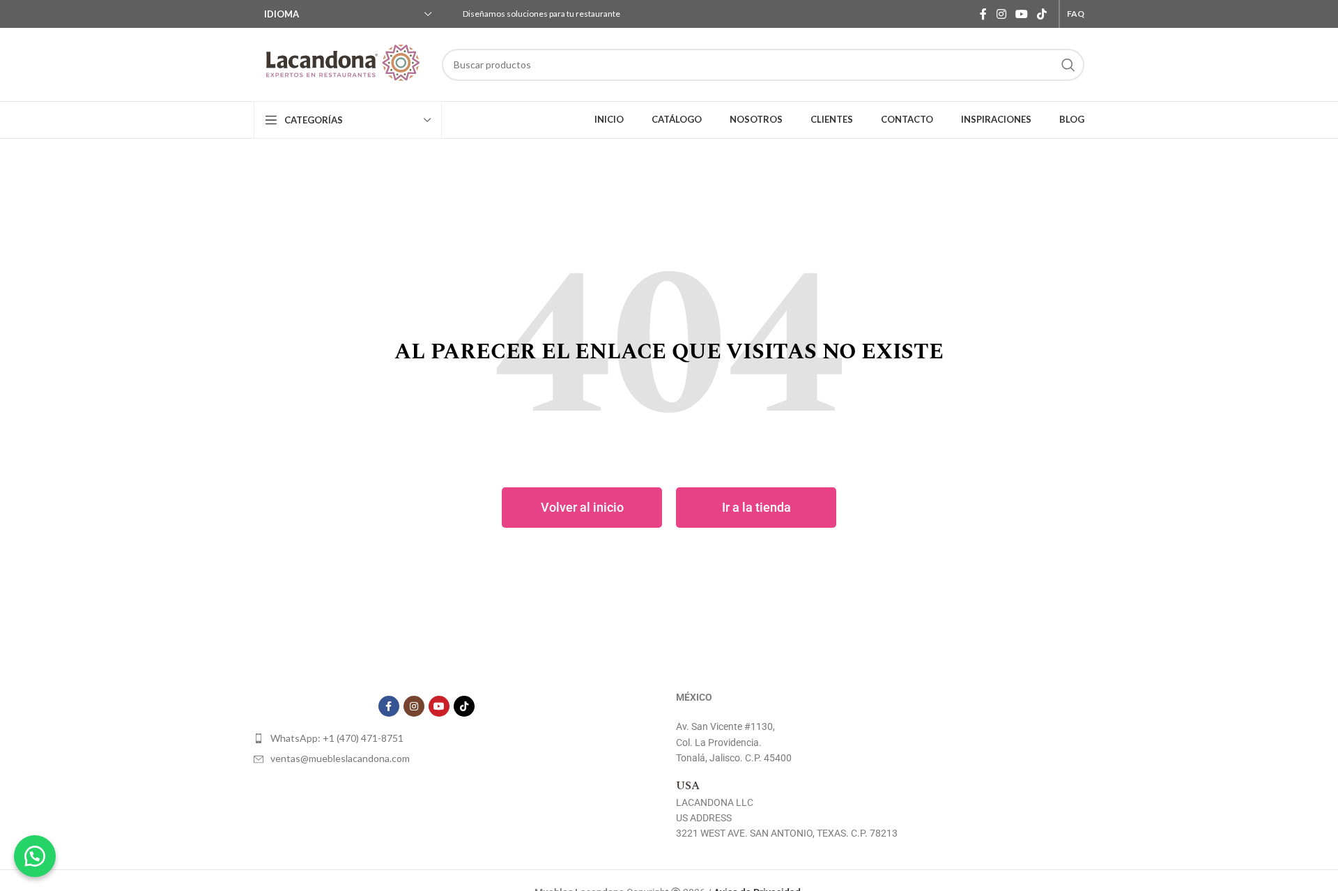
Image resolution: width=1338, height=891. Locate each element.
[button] (35, 856)
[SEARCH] (1068, 65)
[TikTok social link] (1042, 13)
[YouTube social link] (1021, 13)
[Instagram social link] (1001, 13)
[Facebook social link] (984, 13)
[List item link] (426, 738)
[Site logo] (341, 64)
